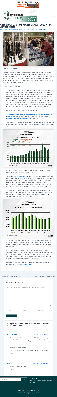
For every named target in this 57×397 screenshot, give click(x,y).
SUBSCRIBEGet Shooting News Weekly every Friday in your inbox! (42, 380)
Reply (12, 353)
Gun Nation (41, 29)
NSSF (45, 29)
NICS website (29, 264)
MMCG (31, 394)
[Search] (24, 379)
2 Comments (21, 29)
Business (37, 29)
